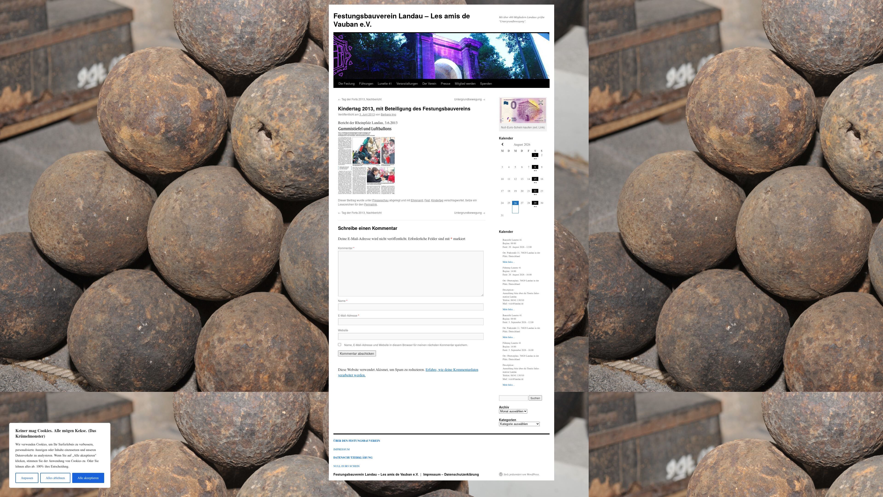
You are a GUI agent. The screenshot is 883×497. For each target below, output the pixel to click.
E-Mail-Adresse (348, 315)
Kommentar (346, 248)
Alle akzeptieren (88, 478)
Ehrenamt (417, 200)
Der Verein (429, 83)
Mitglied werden (465, 83)
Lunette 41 (385, 83)
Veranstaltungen (407, 83)
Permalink (370, 204)
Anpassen (27, 478)
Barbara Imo (388, 114)
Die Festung (346, 83)
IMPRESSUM (341, 449)
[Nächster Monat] (541, 144)
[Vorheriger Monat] (502, 144)
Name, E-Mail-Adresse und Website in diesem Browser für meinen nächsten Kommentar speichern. (406, 345)
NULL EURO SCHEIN (346, 466)
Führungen (366, 83)
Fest (427, 200)
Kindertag (437, 200)
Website (343, 330)
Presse (445, 83)
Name (342, 301)
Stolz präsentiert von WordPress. (522, 474)
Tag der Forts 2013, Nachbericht (359, 99)
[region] (59, 455)
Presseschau (380, 200)
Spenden (486, 83)
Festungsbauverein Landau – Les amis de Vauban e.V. (401, 20)
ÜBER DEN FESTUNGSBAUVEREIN (356, 441)
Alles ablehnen (55, 478)
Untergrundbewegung (469, 99)
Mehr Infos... (509, 261)
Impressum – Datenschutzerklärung (451, 474)
